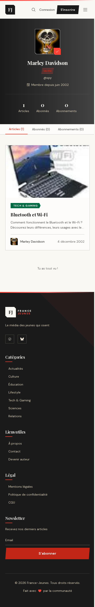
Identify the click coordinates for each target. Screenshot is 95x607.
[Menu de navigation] (85, 9)
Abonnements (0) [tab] (71, 129)
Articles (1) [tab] (16, 129)
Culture (13, 376)
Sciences (14, 408)
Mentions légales (20, 487)
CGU (11, 502)
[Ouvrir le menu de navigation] (34, 10)
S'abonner (47, 553)
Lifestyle (14, 392)
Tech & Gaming (19, 400)
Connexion (47, 10)
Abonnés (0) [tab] (41, 129)
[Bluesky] (22, 339)
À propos (15, 443)
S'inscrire (68, 10)
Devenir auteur (19, 459)
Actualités (15, 369)
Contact (14, 451)
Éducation (15, 384)
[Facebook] (9, 339)
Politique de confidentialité (28, 494)
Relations (15, 416)
